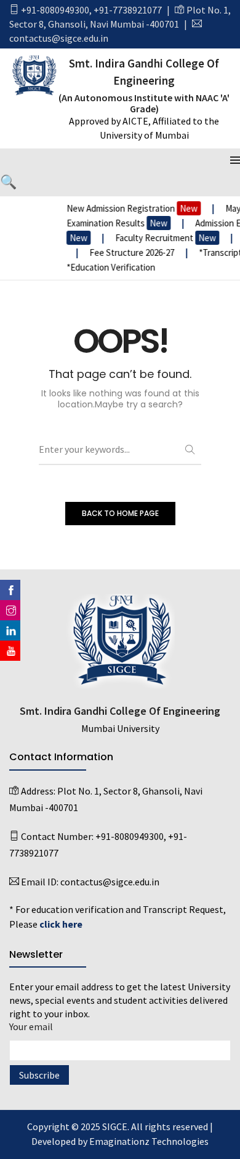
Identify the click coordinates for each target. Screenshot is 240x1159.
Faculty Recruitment (163, 238)
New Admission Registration (129, 208)
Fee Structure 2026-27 (130, 252)
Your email (31, 1026)
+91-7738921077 (128, 10)
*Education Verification (108, 267)
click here (60, 924)
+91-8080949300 (55, 10)
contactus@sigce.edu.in (58, 38)
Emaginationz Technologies (149, 1141)
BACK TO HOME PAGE (120, 513)
